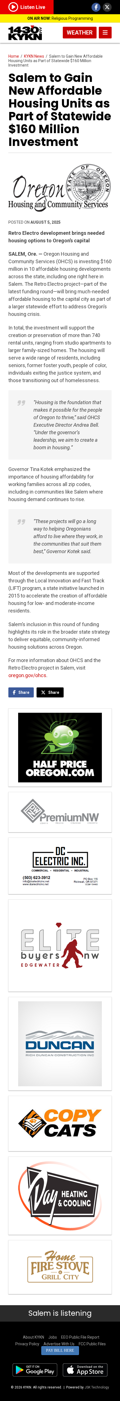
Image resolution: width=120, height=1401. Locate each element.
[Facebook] (96, 7)
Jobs (52, 1337)
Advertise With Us (59, 1344)
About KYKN (33, 1337)
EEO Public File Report (80, 1337)
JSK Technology (97, 1387)
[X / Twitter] (107, 7)
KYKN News (34, 56)
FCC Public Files (92, 1344)
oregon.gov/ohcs (27, 675)
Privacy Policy (27, 1344)
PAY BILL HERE (60, 1350)
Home (13, 56)
